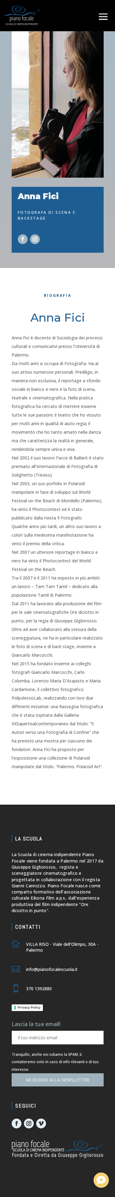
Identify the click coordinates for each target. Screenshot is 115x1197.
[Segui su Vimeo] (41, 1123)
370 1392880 (39, 988)
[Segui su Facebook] (23, 239)
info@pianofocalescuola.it (52, 969)
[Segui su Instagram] (35, 239)
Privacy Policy (29, 1007)
